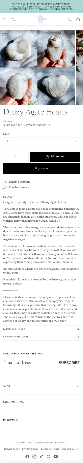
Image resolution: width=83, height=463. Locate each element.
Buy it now (41, 168)
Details (7, 196)
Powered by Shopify (54, 443)
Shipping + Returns (15, 336)
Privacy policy (30, 449)
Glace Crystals (34, 443)
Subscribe (69, 362)
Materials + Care (14, 329)
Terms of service (50, 449)
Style (6, 134)
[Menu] (4, 19)
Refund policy (12, 449)
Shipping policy (70, 449)
